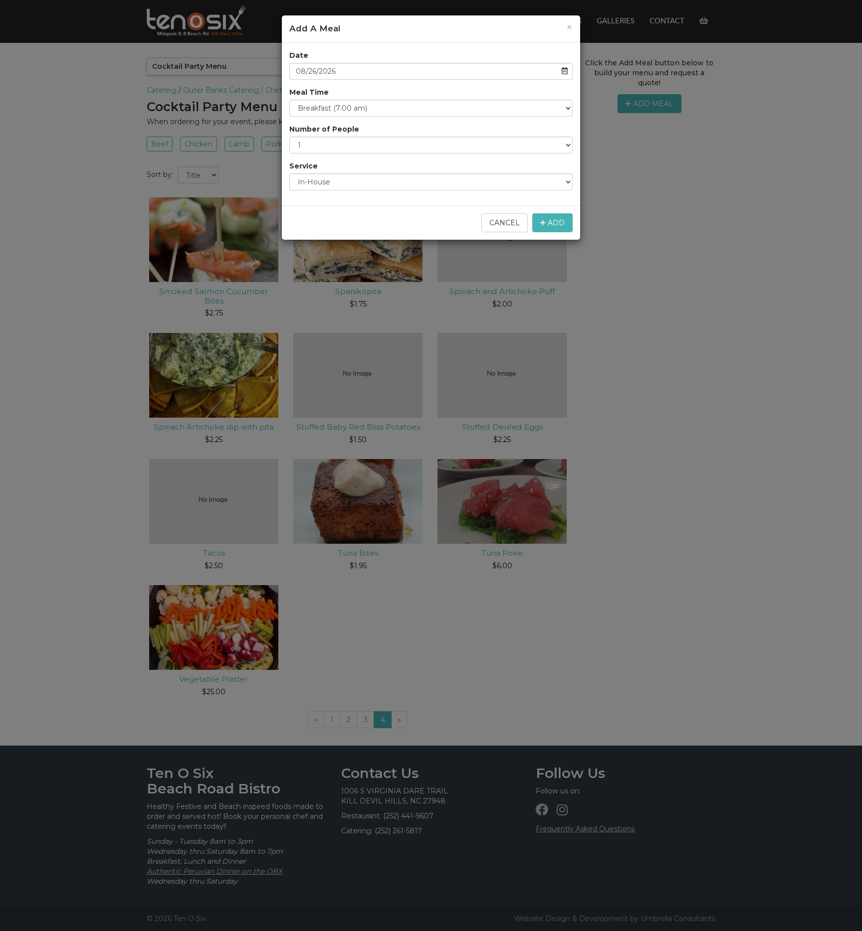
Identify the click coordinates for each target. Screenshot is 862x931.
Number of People (324, 129)
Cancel (504, 222)
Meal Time (309, 92)
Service (303, 165)
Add (555, 222)
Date (298, 55)
